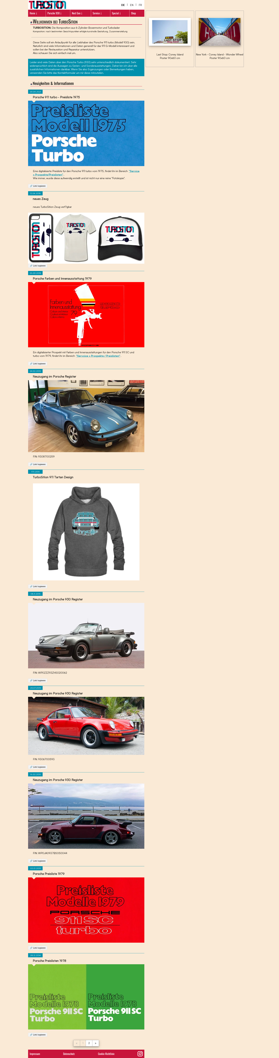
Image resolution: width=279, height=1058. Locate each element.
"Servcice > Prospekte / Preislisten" (98, 355)
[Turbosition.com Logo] (47, 5)
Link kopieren (38, 186)
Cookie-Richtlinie (106, 1054)
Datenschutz (69, 1054)
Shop (133, 13)
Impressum (35, 1054)
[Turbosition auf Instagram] (140, 1054)
